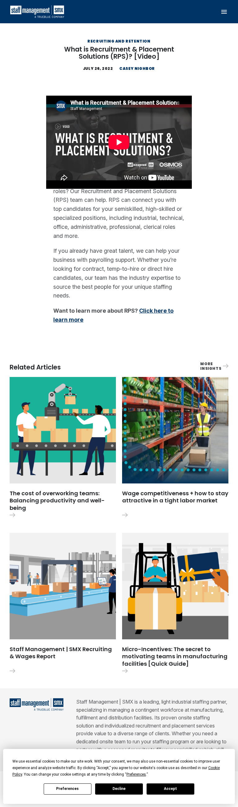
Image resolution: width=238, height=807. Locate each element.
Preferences (67, 789)
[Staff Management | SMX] (37, 11)
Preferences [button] (136, 774)
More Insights (210, 366)
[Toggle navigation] (224, 11)
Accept (170, 789)
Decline (119, 789)
